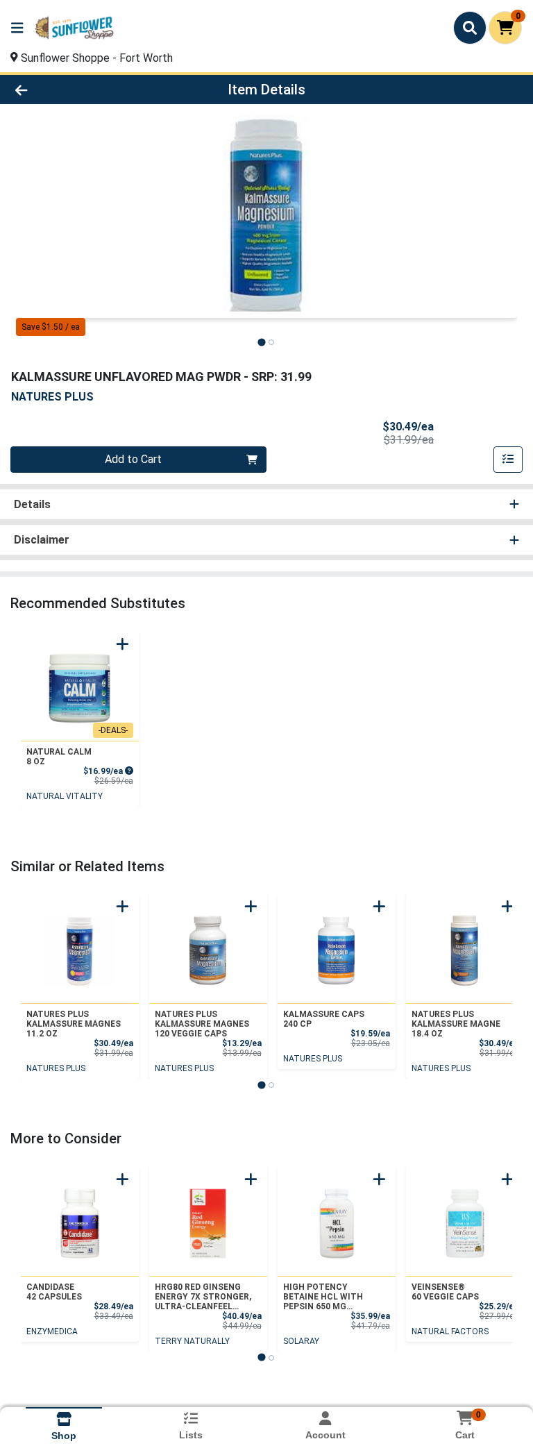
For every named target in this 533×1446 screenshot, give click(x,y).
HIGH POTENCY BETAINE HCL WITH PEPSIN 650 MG (323, 1296)
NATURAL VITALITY (64, 796)
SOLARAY (301, 1341)
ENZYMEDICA (52, 1331)
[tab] (261, 342)
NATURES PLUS (55, 1068)
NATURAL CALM (59, 756)
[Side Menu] (17, 27)
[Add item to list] (508, 459)
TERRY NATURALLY (192, 1341)
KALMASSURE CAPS (323, 1019)
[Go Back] (75, 90)
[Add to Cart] (122, 644)
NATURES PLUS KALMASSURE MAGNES (73, 1024)
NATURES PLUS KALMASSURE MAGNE (456, 1024)
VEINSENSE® (445, 1292)
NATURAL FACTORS (450, 1331)
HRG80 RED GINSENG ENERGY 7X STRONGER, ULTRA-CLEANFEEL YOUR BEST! (203, 1296)
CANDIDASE (54, 1292)
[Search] (470, 27)
